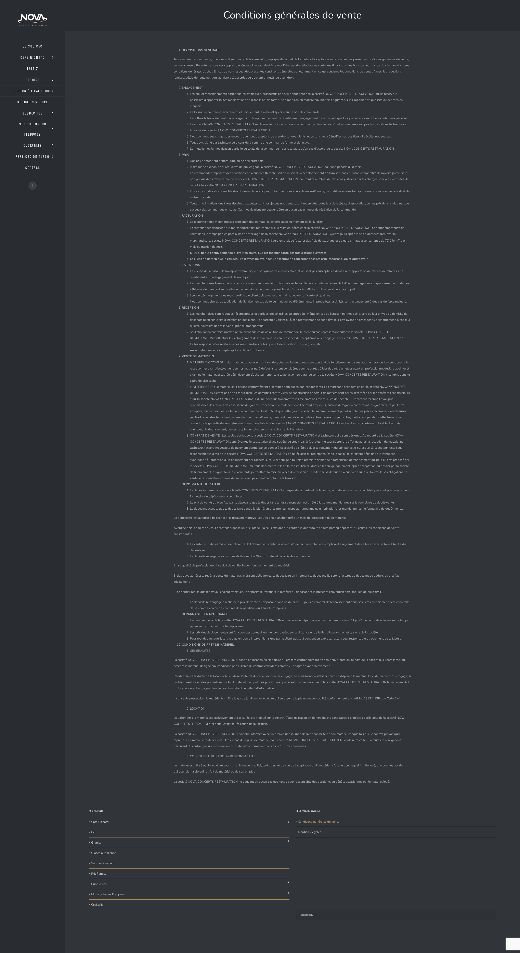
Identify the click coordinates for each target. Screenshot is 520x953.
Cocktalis (97, 905)
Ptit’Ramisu (98, 874)
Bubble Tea (99, 884)
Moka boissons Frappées (108, 894)
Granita (96, 843)
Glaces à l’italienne (103, 853)
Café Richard (100, 822)
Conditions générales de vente (318, 822)
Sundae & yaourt (102, 863)
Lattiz (95, 832)
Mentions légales (309, 832)
